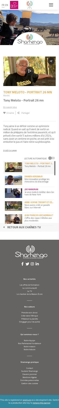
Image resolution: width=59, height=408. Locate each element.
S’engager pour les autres (29, 321)
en (6, 5)
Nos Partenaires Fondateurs (29, 343)
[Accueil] (29, 5)
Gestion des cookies (29, 383)
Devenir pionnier (29, 374)
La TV (29, 291)
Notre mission (29, 346)
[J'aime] (4, 113)
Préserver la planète (29, 318)
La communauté (29, 288)
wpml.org (27, 400)
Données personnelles (29, 380)
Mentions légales (30, 377)
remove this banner (41, 403)
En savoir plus (10, 107)
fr (3, 5)
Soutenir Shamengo (29, 371)
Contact (29, 368)
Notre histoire (29, 349)
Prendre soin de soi (29, 312)
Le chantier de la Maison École (29, 294)
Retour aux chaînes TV (24, 227)
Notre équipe (29, 340)
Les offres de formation (29, 284)
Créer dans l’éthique (29, 315)
